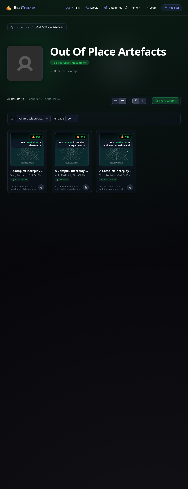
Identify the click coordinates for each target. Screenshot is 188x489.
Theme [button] (133, 7)
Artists (76, 7)
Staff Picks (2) (53, 99)
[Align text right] (122, 101)
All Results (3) (15, 99)
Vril (12, 175)
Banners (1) (34, 99)
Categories (115, 7)
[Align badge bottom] (142, 101)
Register (174, 7)
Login (153, 7)
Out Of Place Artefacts (42, 175)
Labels (94, 7)
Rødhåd (21, 175)
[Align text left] (115, 101)
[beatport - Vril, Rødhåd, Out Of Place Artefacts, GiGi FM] (41, 187)
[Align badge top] (135, 101)
